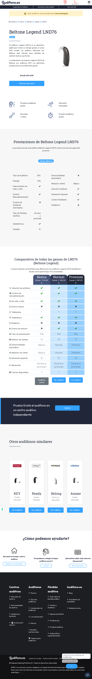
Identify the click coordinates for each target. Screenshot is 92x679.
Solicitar (67, 408)
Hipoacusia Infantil (56, 614)
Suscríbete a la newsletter (73, 600)
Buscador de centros (15, 598)
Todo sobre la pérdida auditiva (54, 598)
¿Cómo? (46, 566)
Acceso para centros (16, 624)
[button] (65, 2)
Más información (78, 566)
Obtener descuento (26, 83)
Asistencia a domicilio (14, 615)
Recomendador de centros (16, 606)
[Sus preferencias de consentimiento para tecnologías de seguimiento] (2, 509)
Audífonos (13, 22)
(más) (22, 672)
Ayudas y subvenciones (33, 631)
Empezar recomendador (14, 564)
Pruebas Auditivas (56, 627)
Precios (33, 593)
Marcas (22, 22)
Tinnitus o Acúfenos (52, 606)
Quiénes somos (75, 608)
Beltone (29, 22)
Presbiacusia (54, 620)
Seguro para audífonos (34, 639)
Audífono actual (41, 381)
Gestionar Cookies (35, 658)
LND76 (44, 22)
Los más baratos (37, 617)
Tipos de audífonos (32, 600)
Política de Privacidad (50, 658)
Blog (70, 593)
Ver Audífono (59, 380)
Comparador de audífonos (35, 609)
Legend (37, 22)
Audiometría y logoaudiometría (54, 634)
